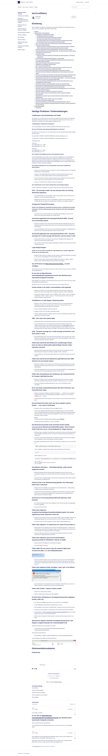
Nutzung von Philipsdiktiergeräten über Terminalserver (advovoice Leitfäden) (23, 20)
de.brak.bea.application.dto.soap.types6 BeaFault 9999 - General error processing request (54, 49)
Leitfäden (36, 7)
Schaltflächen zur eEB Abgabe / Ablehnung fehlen (46, 64)
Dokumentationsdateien (39, 106)
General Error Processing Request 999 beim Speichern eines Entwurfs (50, 86)
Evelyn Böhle (38, 16)
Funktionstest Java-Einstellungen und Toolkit (45, 34)
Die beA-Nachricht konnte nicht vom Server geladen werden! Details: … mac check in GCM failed (56, 77)
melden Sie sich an (37, 746)
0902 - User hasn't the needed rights (43, 65)
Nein (57, 675)
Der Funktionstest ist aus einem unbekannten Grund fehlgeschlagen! (51, 41)
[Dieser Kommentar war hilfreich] (75, 708)
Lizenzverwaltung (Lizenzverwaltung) (39, 694)
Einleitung (36, 31)
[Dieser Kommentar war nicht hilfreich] (75, 712)
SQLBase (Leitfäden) (22, 34)
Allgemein (31, 7)
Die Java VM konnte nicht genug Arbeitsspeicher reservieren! (49, 37)
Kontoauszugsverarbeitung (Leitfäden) (23, 46)
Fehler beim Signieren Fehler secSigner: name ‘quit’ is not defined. (49, 98)
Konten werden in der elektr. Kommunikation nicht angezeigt (48, 62)
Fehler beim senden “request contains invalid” (45, 100)
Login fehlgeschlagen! (40, 53)
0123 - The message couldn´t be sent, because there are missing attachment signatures (54, 43)
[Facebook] (32, 668)
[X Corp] (34, 668)
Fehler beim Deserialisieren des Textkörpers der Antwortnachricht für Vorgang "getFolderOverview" (56, 74)
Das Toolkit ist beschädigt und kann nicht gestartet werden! (49, 38)
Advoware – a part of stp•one (23, 7)
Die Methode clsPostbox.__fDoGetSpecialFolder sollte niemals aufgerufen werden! (52, 83)
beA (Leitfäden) (35, 687)
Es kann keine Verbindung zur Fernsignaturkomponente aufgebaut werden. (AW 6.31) (53, 101)
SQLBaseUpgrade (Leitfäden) (24, 32)
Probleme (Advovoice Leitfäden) (22, 25)
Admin (36, 709)
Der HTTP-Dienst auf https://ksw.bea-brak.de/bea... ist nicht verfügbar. (50, 58)
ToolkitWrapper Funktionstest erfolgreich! (45, 35)
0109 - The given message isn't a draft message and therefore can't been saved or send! (54, 67)
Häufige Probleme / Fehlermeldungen (42, 33)
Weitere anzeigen (21, 49)
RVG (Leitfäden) (21, 37)
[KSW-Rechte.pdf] (42, 663)
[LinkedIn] (36, 668)
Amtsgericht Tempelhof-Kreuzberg (43, 44)
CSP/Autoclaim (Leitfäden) (23, 15)
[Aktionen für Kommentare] (75, 715)
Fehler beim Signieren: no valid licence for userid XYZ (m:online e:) (49, 91)
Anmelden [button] (87, 2)
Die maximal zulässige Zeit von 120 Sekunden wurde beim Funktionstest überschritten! (54, 40)
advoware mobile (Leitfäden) (37, 690)
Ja (50, 675)
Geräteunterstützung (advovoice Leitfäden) (22, 29)
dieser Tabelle (66, 325)
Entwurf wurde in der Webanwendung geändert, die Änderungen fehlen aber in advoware (54, 85)
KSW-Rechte (38, 107)
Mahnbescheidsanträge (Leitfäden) (22, 43)
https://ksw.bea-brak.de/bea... (55, 264)
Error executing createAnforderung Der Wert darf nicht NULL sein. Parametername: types (54, 76)
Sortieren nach (72, 704)
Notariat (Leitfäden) (22, 39)
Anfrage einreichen (80, 2)
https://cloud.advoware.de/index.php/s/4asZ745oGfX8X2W (55, 612)
